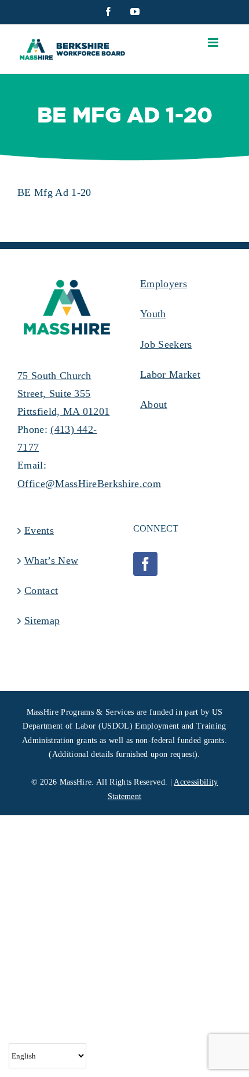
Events (39, 530)
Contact (41, 590)
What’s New (51, 560)
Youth (153, 314)
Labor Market (170, 374)
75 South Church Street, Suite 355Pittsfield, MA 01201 (63, 393)
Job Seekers (166, 344)
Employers (163, 283)
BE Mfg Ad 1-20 (54, 192)
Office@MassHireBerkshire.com (89, 483)
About (153, 404)
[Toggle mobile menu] (214, 42)
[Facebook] (145, 564)
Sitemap (42, 620)
